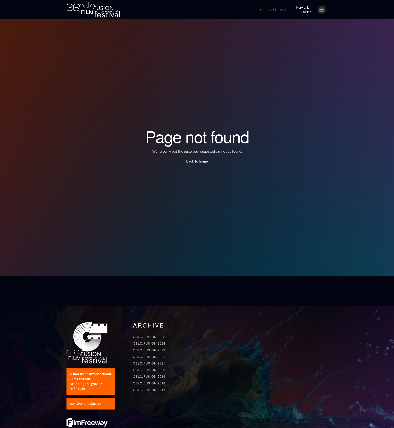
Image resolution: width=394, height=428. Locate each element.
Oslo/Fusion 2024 (149, 343)
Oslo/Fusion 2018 (149, 383)
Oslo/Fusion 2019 (149, 376)
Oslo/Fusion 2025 (149, 337)
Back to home (197, 161)
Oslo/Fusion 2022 (149, 356)
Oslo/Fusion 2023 (149, 350)
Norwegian (303, 7)
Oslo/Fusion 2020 (149, 370)
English (306, 12)
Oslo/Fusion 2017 (149, 390)
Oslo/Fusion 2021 (149, 363)
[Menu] (322, 9)
